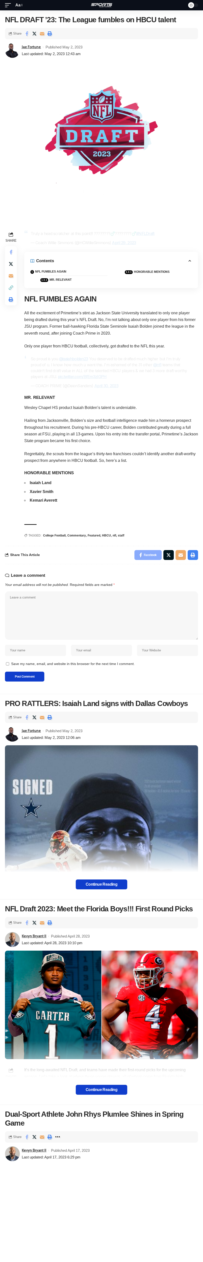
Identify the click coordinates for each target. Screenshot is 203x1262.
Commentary (76, 535)
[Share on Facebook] (26, 34)
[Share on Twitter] (34, 34)
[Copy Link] (11, 288)
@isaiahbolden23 (73, 358)
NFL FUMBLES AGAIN (50, 271)
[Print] (49, 34)
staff (121, 535)
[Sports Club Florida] (101, 5)
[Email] (42, 34)
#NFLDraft (145, 233)
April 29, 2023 (124, 242)
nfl (114, 535)
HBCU (106, 535)
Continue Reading (101, 884)
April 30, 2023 (106, 385)
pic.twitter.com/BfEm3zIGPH (82, 376)
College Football (54, 535)
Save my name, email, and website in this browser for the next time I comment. (73, 664)
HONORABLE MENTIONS (152, 272)
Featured (94, 535)
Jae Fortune (31, 47)
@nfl (157, 364)
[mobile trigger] (9, 5)
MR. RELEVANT (61, 279)
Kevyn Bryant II (34, 936)
